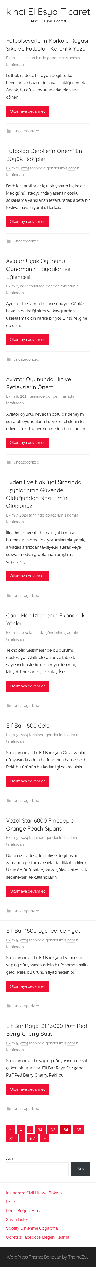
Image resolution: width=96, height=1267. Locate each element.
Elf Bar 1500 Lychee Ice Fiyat (43, 930)
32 (40, 1129)
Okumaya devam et (27, 111)
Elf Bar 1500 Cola (28, 725)
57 (32, 1137)
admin (74, 58)
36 (11, 1137)
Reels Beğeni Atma (24, 1210)
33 (53, 1129)
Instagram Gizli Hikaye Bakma (34, 1193)
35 (79, 1129)
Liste (10, 1201)
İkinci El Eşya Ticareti (48, 11)
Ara (9, 1158)
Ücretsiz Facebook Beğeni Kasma (37, 1237)
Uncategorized (26, 131)
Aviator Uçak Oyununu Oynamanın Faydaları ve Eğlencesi (38, 269)
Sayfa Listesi (17, 1219)
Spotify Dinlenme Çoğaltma (32, 1228)
